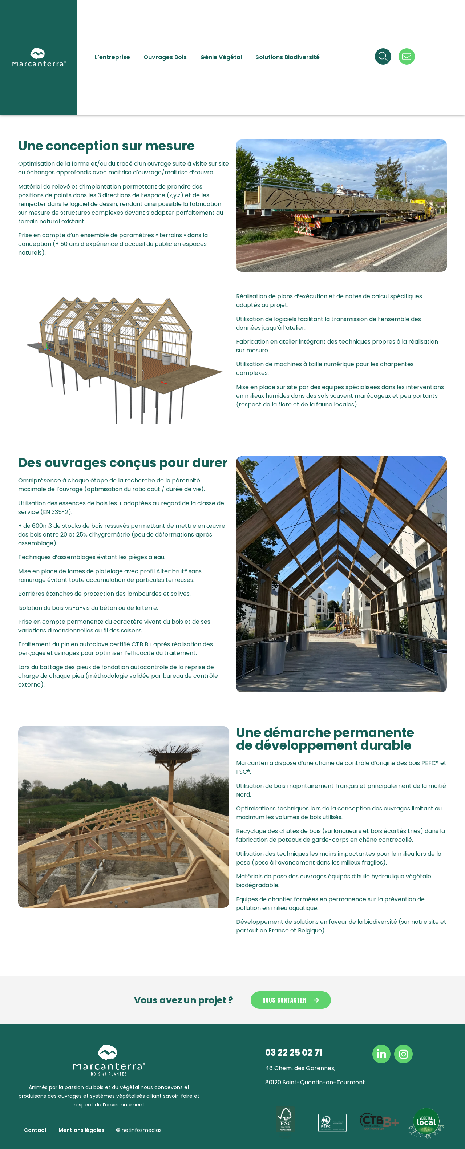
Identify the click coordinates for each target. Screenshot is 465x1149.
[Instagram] (403, 1054)
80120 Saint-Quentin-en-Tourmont (315, 1082)
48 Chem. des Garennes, (300, 1068)
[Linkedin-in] (381, 1054)
